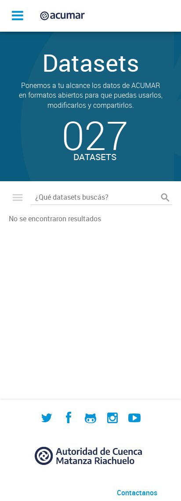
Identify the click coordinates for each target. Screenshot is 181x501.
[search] (165, 197)
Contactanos (137, 492)
